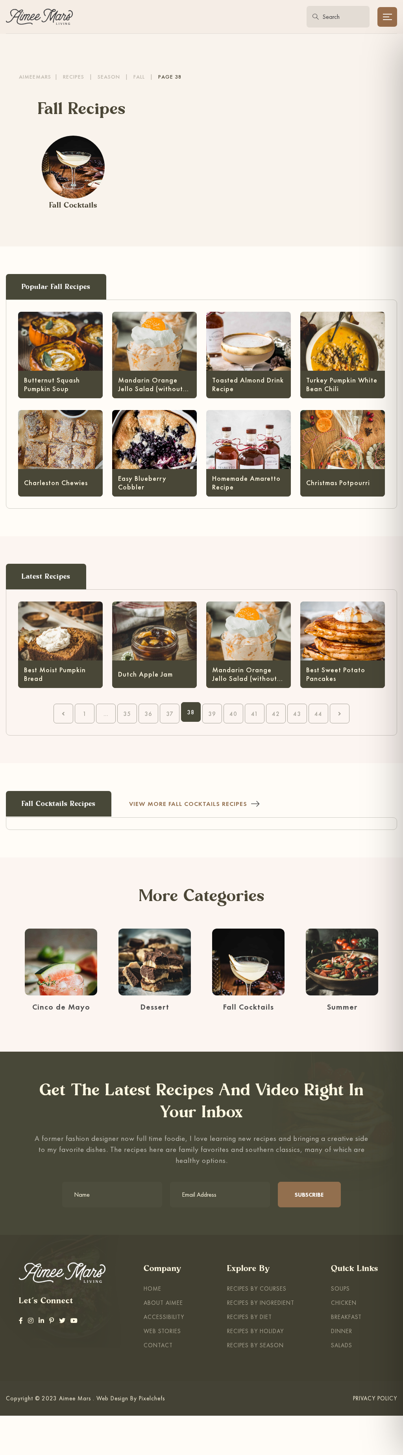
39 (212, 713)
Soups (340, 1288)
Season (109, 76)
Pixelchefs (152, 1398)
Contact (158, 1345)
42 (276, 713)
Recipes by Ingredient (260, 1302)
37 (170, 713)
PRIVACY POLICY (375, 1398)
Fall (139, 76)
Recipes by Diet (249, 1317)
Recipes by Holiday (255, 1331)
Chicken (344, 1302)
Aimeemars (35, 76)
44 (318, 713)
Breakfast (346, 1317)
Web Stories (162, 1331)
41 (254, 713)
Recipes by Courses (257, 1288)
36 (148, 713)
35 (127, 713)
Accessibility (164, 1317)
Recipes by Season (255, 1345)
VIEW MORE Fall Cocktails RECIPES (188, 804)
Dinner (341, 1331)
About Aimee (163, 1302)
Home (152, 1288)
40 (233, 713)
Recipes (73, 76)
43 (297, 713)
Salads (341, 1345)
